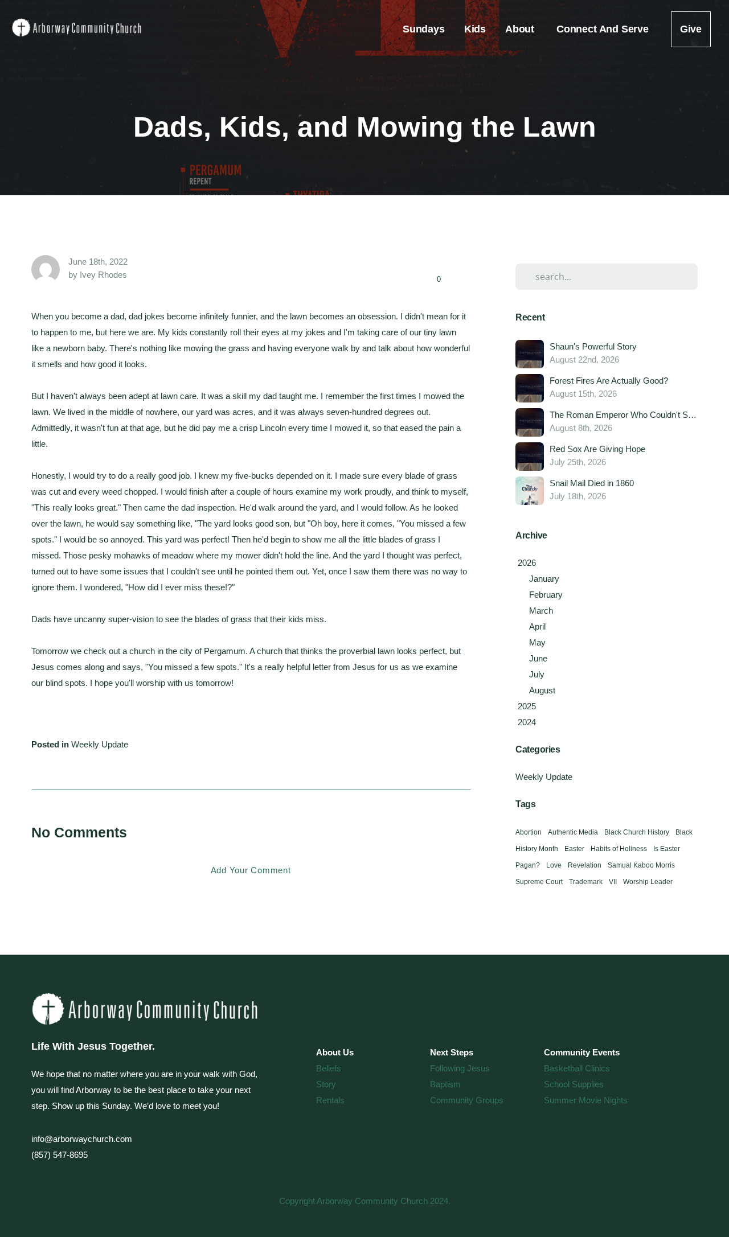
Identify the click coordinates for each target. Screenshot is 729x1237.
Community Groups (466, 1100)
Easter (574, 849)
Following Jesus (460, 1068)
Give (691, 29)
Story (326, 1084)
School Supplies (574, 1084)
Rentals (330, 1100)
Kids (475, 29)
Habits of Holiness (619, 849)
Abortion (528, 832)
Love (554, 865)
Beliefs (328, 1068)
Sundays (424, 29)
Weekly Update (99, 744)
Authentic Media (573, 832)
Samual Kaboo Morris (641, 865)
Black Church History (636, 832)
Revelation (584, 865)
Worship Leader (648, 882)
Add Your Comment (251, 870)
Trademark (586, 882)
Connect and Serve (604, 29)
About (521, 29)
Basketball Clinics (577, 1068)
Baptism (445, 1084)
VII (613, 882)
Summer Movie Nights (586, 1100)
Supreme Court (539, 882)
